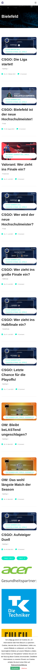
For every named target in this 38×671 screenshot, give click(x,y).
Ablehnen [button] (24, 668)
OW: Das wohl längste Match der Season (16, 484)
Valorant (9, 157)
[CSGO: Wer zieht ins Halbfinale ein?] (19, 306)
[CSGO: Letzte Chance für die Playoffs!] (19, 356)
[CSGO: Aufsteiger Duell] (19, 521)
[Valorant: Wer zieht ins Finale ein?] (19, 151)
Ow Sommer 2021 (12, 417)
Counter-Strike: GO (13, 52)
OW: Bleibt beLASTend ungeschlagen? (14, 429)
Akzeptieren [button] (15, 668)
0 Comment (23, 74)
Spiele (24, 52)
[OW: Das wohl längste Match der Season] (19, 466)
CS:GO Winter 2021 (13, 49)
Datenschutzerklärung (19, 665)
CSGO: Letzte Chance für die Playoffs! (13, 374)
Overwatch (29, 417)
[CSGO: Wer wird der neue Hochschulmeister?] (19, 201)
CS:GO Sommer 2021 (13, 99)
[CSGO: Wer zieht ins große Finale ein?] (19, 256)
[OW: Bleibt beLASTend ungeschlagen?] (19, 411)
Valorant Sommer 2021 (15, 154)
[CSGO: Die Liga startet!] (19, 46)
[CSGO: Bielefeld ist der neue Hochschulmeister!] (19, 96)
